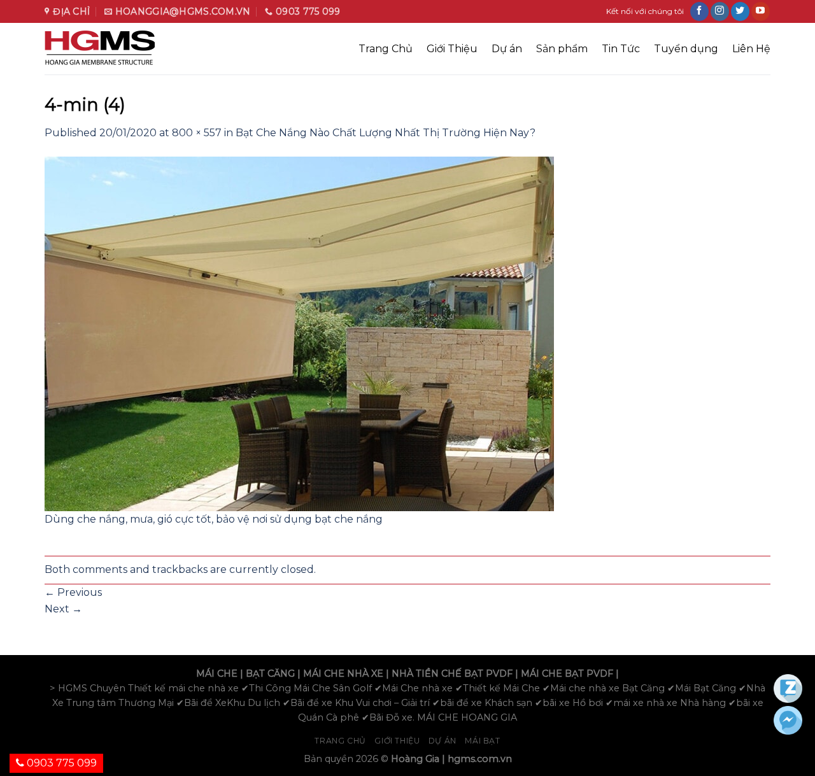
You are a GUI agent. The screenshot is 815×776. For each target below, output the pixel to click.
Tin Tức (621, 49)
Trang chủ (340, 740)
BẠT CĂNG (270, 673)
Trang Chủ (385, 49)
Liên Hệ (751, 49)
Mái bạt (482, 740)
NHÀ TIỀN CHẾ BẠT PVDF (452, 673)
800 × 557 (197, 133)
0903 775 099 (60, 763)
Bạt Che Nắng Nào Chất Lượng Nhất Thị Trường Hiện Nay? (385, 133)
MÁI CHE (216, 673)
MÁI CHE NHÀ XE (343, 673)
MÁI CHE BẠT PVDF (567, 673)
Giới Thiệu (452, 49)
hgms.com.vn (480, 759)
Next (63, 609)
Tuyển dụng (686, 49)
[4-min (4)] (299, 333)
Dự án (507, 49)
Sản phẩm (562, 49)
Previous (73, 592)
